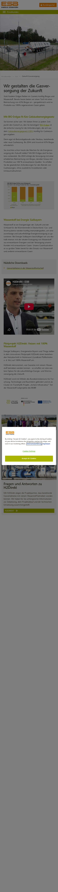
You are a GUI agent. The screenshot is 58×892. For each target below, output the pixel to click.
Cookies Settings (29, 451)
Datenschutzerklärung (34, 444)
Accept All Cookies (29, 459)
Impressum (46, 444)
